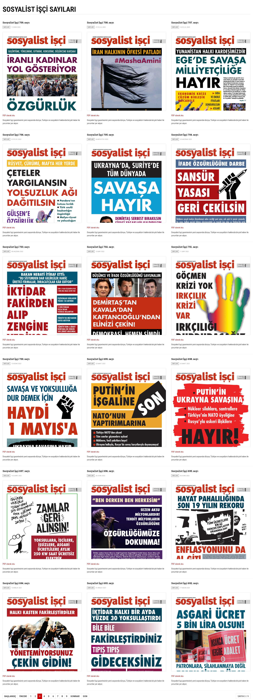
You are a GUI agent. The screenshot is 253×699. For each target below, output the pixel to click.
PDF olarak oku (9, 115)
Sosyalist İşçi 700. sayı (16, 359)
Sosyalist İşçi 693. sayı (100, 583)
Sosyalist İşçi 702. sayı (100, 246)
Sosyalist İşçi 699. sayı (100, 359)
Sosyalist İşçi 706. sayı (16, 134)
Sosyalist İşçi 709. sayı (16, 22)
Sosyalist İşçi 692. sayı (184, 583)
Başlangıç (10, 696)
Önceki (23, 696)
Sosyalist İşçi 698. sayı (184, 359)
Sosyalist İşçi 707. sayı (184, 22)
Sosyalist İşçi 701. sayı (184, 246)
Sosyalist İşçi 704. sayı (184, 134)
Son (85, 696)
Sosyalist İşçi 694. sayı (16, 583)
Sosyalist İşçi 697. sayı (16, 471)
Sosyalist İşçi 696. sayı (100, 471)
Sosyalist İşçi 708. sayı (100, 22)
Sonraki (75, 696)
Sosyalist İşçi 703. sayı (16, 246)
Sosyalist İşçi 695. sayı (184, 471)
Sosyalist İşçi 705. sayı (100, 134)
